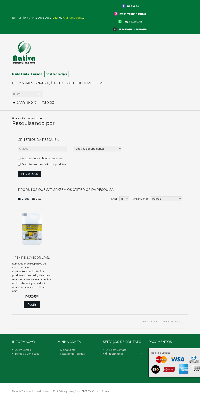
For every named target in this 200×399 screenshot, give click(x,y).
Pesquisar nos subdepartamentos (41, 158)
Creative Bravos (100, 391)
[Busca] (40, 94)
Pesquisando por (32, 118)
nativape (133, 6)
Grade (25, 198)
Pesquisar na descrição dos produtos (43, 164)
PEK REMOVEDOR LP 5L (32, 257)
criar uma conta (73, 17)
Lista (38, 198)
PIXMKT (86, 391)
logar (55, 17)
